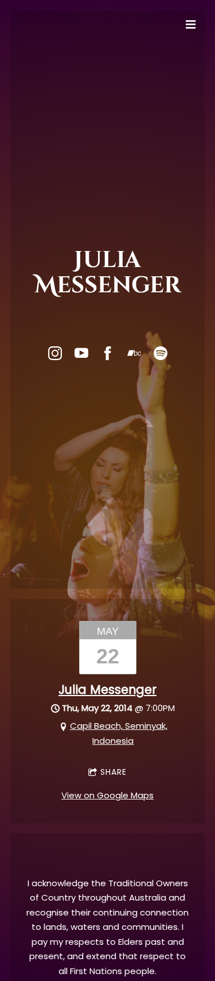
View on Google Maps (107, 795)
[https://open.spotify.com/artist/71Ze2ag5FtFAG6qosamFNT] (160, 353)
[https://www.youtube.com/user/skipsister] (81, 353)
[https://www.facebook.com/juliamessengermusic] (108, 353)
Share (113, 772)
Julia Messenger (107, 689)
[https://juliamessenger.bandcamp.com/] (134, 353)
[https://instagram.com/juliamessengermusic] (55, 353)
